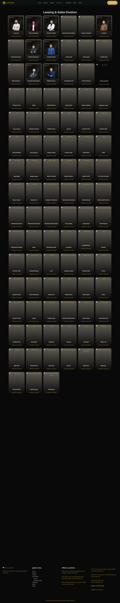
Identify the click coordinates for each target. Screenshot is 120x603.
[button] (62, 3)
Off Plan (36, 578)
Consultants (59, 2)
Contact (52, 2)
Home (39, 2)
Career (80, 2)
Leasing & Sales (38, 580)
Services (45, 2)
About (74, 2)
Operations (68, 2)
